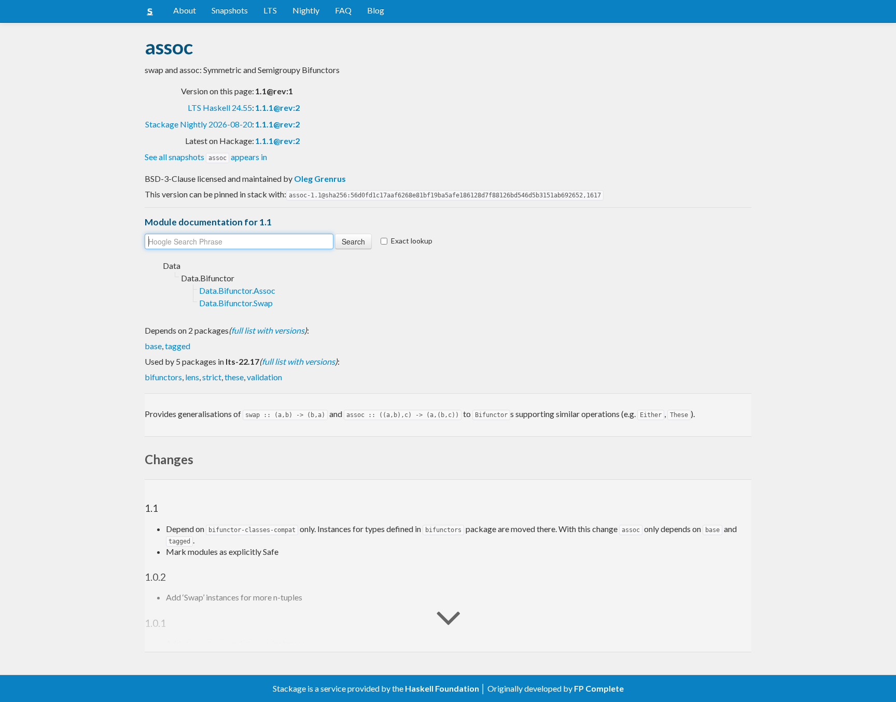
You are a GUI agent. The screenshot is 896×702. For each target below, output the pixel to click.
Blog (375, 10)
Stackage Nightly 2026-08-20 (198, 124)
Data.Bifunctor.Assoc (237, 290)
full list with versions (267, 330)
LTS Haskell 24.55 (220, 107)
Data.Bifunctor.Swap (236, 303)
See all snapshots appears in (206, 157)
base (153, 346)
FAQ (343, 10)
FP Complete (599, 688)
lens (192, 377)
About (184, 10)
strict (211, 377)
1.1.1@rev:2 (277, 107)
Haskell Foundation (442, 688)
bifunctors (163, 377)
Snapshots (230, 10)
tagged (177, 346)
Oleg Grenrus (320, 178)
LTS (270, 10)
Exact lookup (411, 240)
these (234, 377)
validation (264, 377)
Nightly (305, 10)
